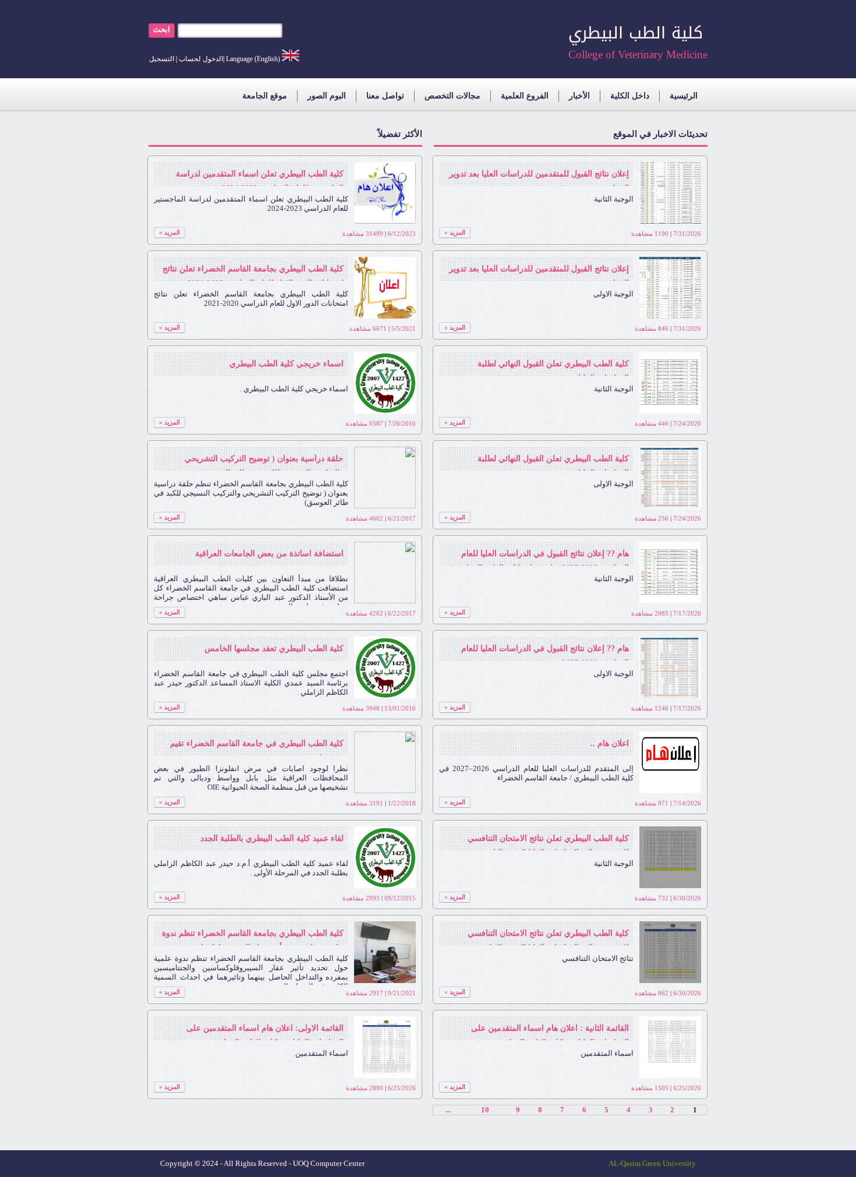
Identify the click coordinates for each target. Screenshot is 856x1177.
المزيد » (454, 232)
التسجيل (161, 59)
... (448, 1109)
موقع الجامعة (264, 95)
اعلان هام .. (609, 743)
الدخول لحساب (201, 59)
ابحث (161, 29)
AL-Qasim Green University (652, 1163)
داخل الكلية (629, 95)
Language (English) (253, 59)
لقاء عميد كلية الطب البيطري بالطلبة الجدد (272, 838)
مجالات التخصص (452, 95)
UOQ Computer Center (329, 1163)
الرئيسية (684, 95)
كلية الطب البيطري (635, 32)
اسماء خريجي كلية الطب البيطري (286, 363)
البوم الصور (326, 95)
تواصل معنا (385, 95)
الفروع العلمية (525, 95)
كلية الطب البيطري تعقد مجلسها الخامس (274, 648)
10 (485, 1109)
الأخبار (579, 95)
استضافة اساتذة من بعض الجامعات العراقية (269, 553)
